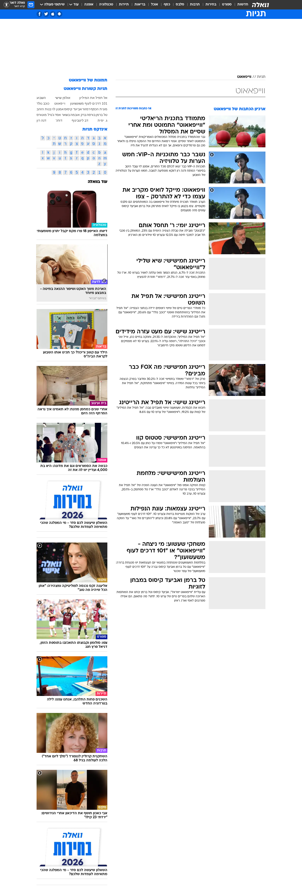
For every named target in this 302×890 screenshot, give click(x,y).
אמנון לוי (58, 109)
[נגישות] (6, 5)
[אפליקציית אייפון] (53, 14)
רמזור (86, 109)
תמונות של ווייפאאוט (88, 80)
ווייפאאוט (244, 77)
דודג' (59, 120)
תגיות (261, 77)
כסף (167, 4)
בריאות (139, 4)
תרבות (195, 4)
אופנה (88, 4)
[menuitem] (240, 4)
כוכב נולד (43, 103)
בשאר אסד (62, 115)
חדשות (242, 4)
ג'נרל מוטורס (45, 115)
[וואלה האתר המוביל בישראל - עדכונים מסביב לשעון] (260, 4)
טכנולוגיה (106, 4)
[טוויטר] (46, 14)
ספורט (227, 4)
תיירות (124, 4)
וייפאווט (59, 103)
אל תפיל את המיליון (93, 98)
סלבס (180, 4)
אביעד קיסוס (73, 109)
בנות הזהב (44, 109)
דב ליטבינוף (80, 120)
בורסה (91, 115)
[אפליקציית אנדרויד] (59, 14)
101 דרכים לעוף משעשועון (88, 103)
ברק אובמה (78, 115)
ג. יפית (102, 120)
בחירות (211, 4)
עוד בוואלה (97, 182)
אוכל (154, 4)
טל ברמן (101, 115)
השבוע (41, 98)
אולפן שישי (62, 98)
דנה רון (41, 120)
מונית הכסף (99, 109)
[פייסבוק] (39, 14)
